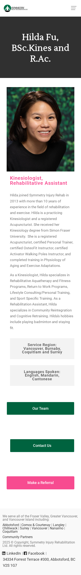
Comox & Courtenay (35, 525)
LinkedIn (13, 553)
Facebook (35, 553)
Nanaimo (57, 528)
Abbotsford (10, 525)
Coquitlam (10, 532)
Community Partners (17, 537)
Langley (59, 525)
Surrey (24, 528)
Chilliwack (9, 528)
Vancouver (39, 528)
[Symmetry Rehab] (40, 8)
